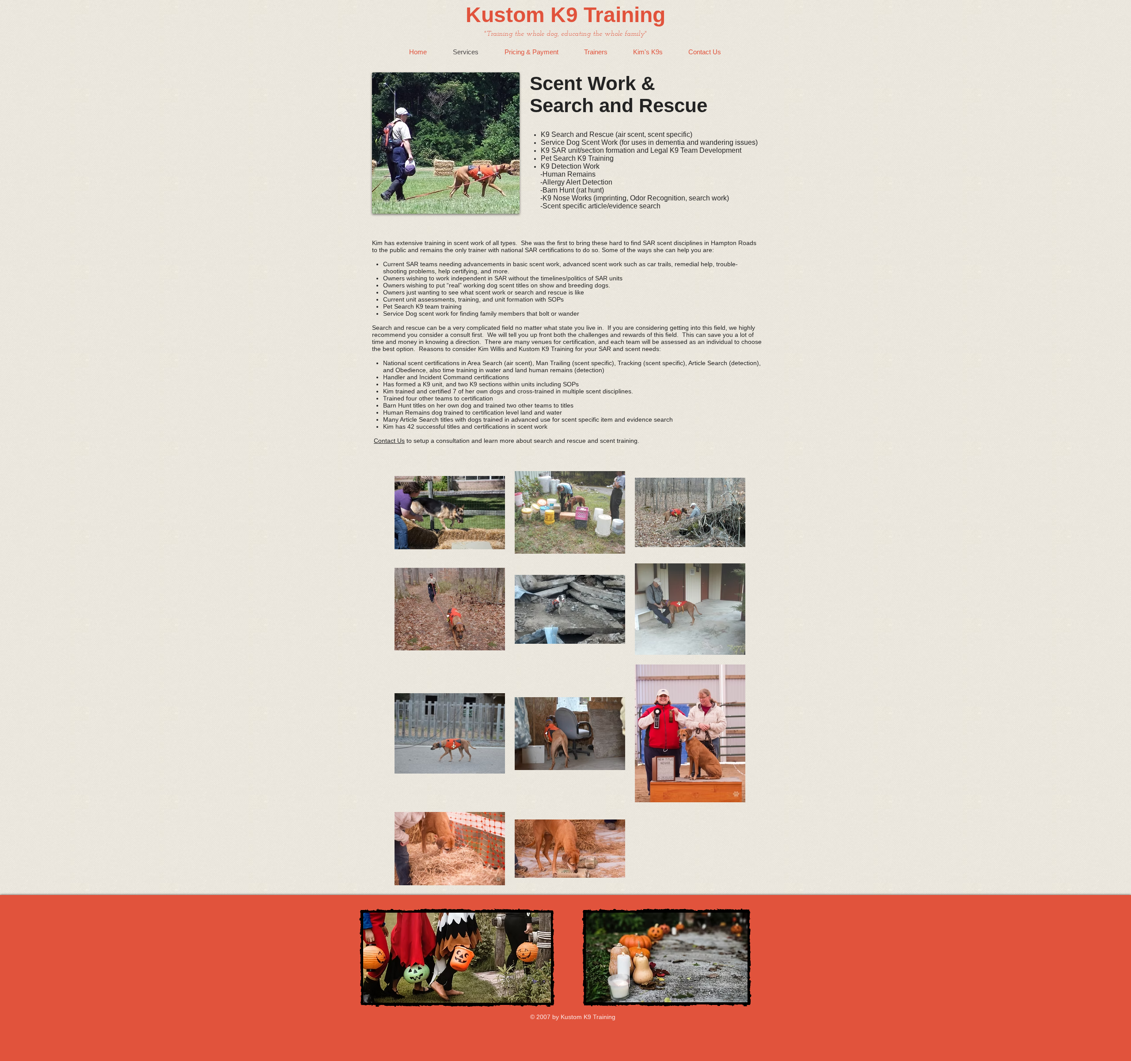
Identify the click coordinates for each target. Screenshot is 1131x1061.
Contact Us (389, 440)
